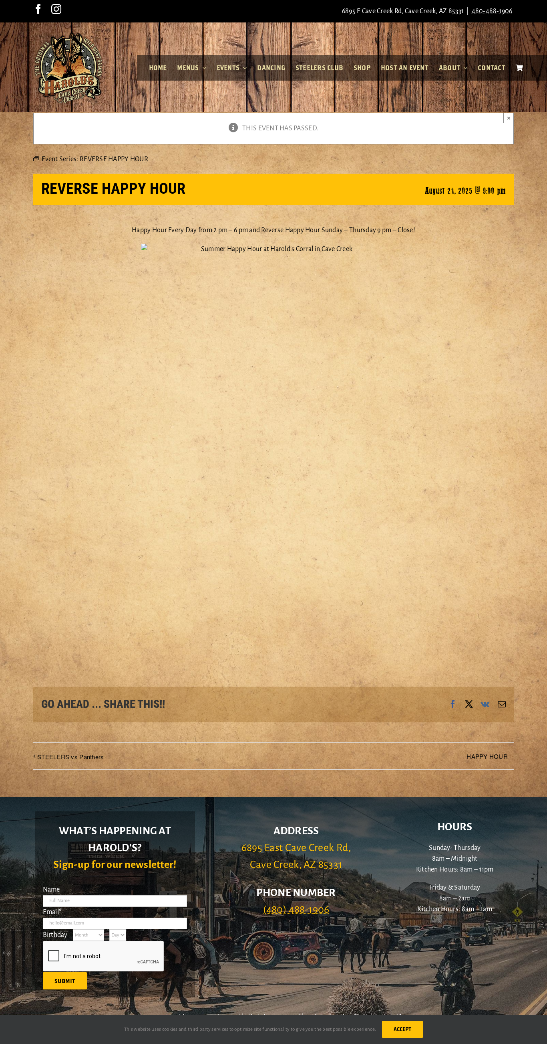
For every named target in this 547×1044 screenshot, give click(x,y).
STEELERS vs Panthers (70, 756)
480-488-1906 (492, 11)
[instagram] (56, 9)
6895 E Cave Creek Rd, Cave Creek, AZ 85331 (403, 11)
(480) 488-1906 (296, 909)
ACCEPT (402, 1029)
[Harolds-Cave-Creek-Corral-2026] (68, 35)
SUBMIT (64, 980)
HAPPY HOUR (487, 756)
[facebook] (38, 9)
